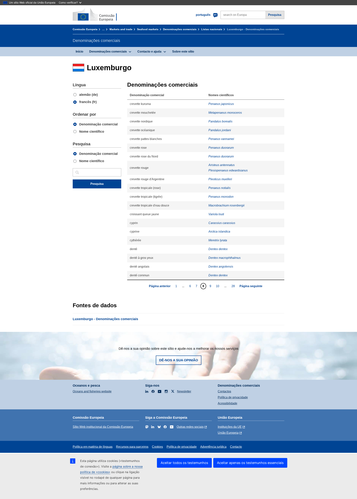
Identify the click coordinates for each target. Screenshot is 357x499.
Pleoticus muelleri (220, 179)
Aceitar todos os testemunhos (184, 463)
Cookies (157, 446)
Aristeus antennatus (221, 165)
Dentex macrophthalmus (224, 257)
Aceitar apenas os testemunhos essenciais (250, 463)
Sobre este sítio (183, 51)
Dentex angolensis (220, 266)
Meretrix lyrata (217, 240)
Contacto (236, 446)
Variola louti (216, 214)
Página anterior (160, 286)
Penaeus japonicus (221, 103)
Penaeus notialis (219, 188)
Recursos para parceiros (132, 446)
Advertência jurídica (213, 446)
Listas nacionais (211, 29)
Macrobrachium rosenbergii (226, 205)
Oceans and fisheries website (92, 391)
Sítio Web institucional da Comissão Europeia (103, 426)
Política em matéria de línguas (92, 446)
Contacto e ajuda (149, 51)
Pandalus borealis (220, 121)
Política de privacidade (233, 397)
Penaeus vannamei (221, 138)
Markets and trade (121, 29)
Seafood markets (147, 29)
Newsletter (184, 391)
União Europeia (228, 432)
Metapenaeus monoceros (225, 112)
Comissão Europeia (85, 29)
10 (218, 286)
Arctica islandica (219, 231)
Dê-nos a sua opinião (178, 360)
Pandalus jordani (219, 130)
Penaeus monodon (221, 196)
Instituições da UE (230, 426)
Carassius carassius (221, 223)
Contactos (224, 391)
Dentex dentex (218, 249)
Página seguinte (250, 286)
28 (233, 286)
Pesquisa (274, 14)
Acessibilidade (227, 403)
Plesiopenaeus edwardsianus (228, 170)
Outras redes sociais (190, 426)
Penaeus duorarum (221, 147)
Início (79, 51)
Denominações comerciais (180, 29)
